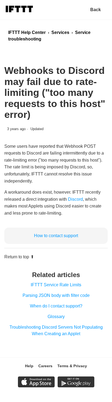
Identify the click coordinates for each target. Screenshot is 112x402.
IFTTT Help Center (27, 32)
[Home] (19, 10)
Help (29, 366)
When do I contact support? (56, 306)
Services (60, 32)
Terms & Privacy (72, 366)
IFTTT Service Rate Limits (56, 284)
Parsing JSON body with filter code (56, 295)
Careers (45, 366)
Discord (75, 199)
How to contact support (56, 235)
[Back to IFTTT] (98, 10)
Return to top (16, 257)
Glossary (56, 316)
